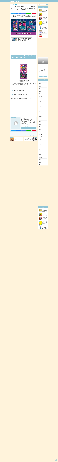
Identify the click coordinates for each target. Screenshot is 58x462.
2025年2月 (40, 111)
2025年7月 (40, 103)
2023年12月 (40, 134)
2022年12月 (40, 154)
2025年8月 (40, 101)
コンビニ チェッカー (15, 1)
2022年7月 (40, 162)
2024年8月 (40, 121)
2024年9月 (40, 119)
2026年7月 (40, 83)
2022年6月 (40, 164)
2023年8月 (40, 141)
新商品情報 (16, 4)
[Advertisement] (23, 47)
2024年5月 (40, 126)
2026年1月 (40, 93)
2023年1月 (40, 152)
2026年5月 (40, 86)
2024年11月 (40, 116)
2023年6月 (40, 144)
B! (23, 13)
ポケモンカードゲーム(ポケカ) (27, 135)
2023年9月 (40, 139)
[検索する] (47, 4)
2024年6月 (40, 124)
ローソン (19, 4)
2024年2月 (40, 131)
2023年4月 (40, 147)
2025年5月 (40, 106)
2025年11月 (40, 96)
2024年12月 (40, 114)
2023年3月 (40, 149)
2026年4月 (40, 88)
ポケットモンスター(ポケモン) (18, 135)
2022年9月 (40, 159)
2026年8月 (40, 81)
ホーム (13, 4)
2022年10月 (40, 157)
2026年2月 (40, 91)
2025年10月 (40, 98)
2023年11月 (40, 136)
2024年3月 (40, 129)
